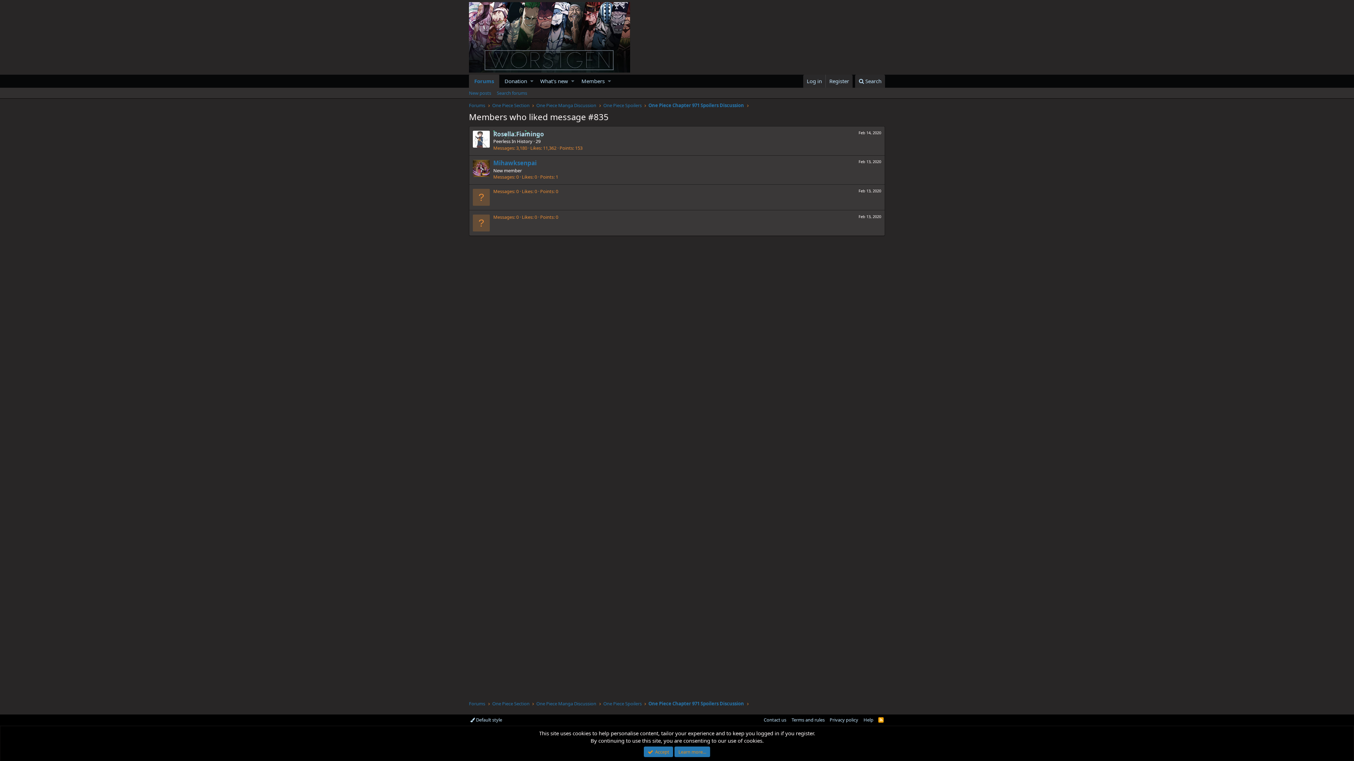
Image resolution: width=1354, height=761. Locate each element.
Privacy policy (844, 720)
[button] (532, 81)
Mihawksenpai (515, 163)
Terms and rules (808, 720)
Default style (488, 720)
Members (593, 81)
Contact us (775, 720)
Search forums (512, 93)
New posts (480, 93)
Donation (516, 81)
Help (868, 720)
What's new (554, 81)
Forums (484, 81)
